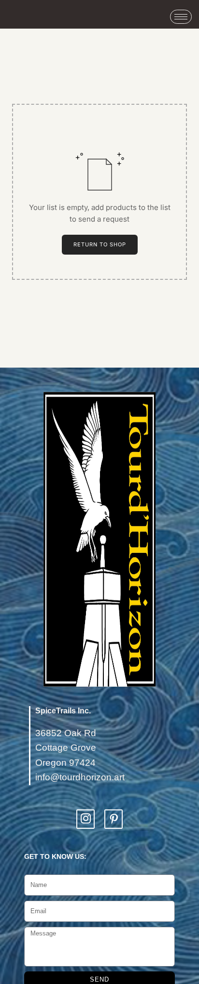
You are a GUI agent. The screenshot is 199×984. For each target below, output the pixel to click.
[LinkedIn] (113, 819)
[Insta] (85, 819)
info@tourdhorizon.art (80, 777)
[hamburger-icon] (181, 17)
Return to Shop (99, 244)
